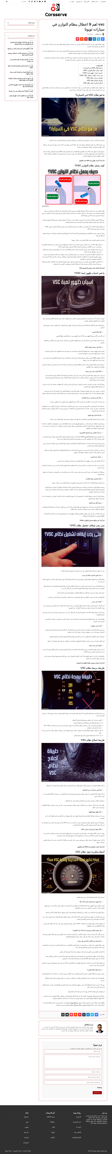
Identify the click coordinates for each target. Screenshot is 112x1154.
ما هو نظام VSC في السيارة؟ (93, 68)
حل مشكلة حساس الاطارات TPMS (89, 520)
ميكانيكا (52, 1122)
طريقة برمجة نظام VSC (95, 78)
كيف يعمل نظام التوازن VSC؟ (93, 70)
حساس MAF (96, 358)
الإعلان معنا (77, 1132)
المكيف (52, 1137)
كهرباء (53, 1132)
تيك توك (26, 1132)
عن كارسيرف (79, 1)
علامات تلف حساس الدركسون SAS (89, 268)
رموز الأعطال (51, 1117)
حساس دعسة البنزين (69, 465)
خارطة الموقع (8, 1151)
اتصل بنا (72, 1)
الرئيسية (78, 1117)
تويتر (27, 1122)
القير (53, 1127)
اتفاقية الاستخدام (27, 1151)
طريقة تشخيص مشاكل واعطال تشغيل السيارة (78, 1005)
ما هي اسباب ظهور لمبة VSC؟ (93, 73)
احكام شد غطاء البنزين (62, 336)
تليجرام (26, 1137)
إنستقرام (25, 1142)
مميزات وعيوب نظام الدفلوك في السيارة (88, 663)
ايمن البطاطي (98, 34)
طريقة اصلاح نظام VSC (95, 80)
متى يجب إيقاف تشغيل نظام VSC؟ (91, 75)
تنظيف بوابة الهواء (94, 812)
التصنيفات (103, 1)
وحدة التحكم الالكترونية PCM (89, 437)
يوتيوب (26, 1127)
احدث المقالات (94, 1)
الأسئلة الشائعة (76, 1137)
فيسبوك (26, 1117)
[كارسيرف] (56, 9)
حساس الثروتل (79, 424)
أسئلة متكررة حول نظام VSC (93, 83)
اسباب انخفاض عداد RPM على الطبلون (88, 847)
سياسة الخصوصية (17, 1151)
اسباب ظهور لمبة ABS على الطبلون (89, 160)
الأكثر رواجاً (86, 1)
